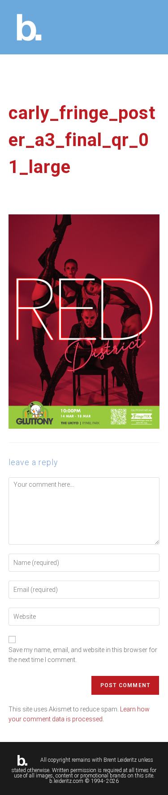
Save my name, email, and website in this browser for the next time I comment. (83, 654)
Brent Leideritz (120, 760)
